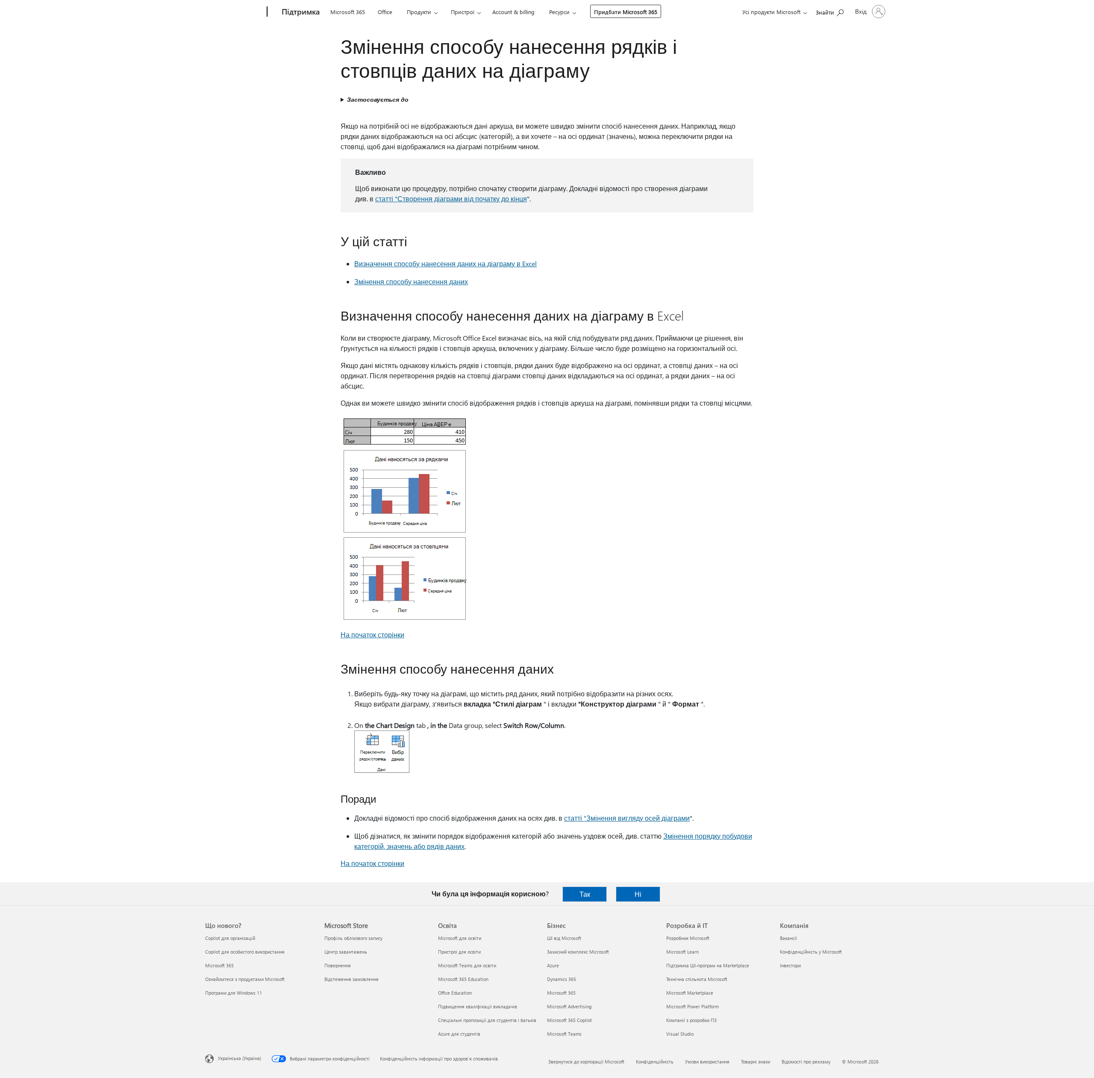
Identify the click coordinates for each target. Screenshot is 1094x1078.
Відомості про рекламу (806, 1061)
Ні (638, 893)
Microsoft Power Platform (692, 1006)
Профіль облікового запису (353, 938)
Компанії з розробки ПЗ (691, 1020)
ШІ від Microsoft (564, 938)
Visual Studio (680, 1034)
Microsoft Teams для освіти (467, 965)
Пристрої (462, 11)
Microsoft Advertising (569, 1006)
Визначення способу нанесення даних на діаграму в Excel (445, 263)
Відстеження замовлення (351, 979)
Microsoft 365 (347, 11)
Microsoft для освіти (459, 938)
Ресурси (559, 11)
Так (584, 893)
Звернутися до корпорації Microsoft (586, 1061)
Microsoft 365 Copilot (569, 1020)
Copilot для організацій (230, 938)
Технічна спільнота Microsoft (696, 979)
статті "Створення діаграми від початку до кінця (451, 198)
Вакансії (788, 938)
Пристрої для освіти (459, 951)
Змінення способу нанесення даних (411, 281)
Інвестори (790, 965)
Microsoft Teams (564, 1034)
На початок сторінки (372, 634)
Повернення (337, 965)
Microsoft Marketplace (689, 993)
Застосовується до (378, 99)
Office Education (455, 993)
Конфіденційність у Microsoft (811, 951)
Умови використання (707, 1061)
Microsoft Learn (682, 951)
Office (385, 11)
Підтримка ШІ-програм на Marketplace (707, 965)
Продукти (419, 11)
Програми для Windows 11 (233, 993)
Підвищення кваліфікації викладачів (477, 1006)
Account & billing (513, 11)
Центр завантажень (345, 951)
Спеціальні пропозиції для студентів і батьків (487, 1020)
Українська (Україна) (239, 1058)
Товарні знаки (755, 1061)
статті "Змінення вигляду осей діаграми (627, 817)
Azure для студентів (459, 1034)
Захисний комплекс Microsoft (578, 951)
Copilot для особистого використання (245, 951)
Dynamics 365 (561, 979)
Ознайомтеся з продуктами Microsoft (245, 979)
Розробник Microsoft (687, 938)
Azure (553, 965)
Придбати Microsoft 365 (625, 11)
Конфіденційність (654, 1061)
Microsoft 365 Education (463, 979)
